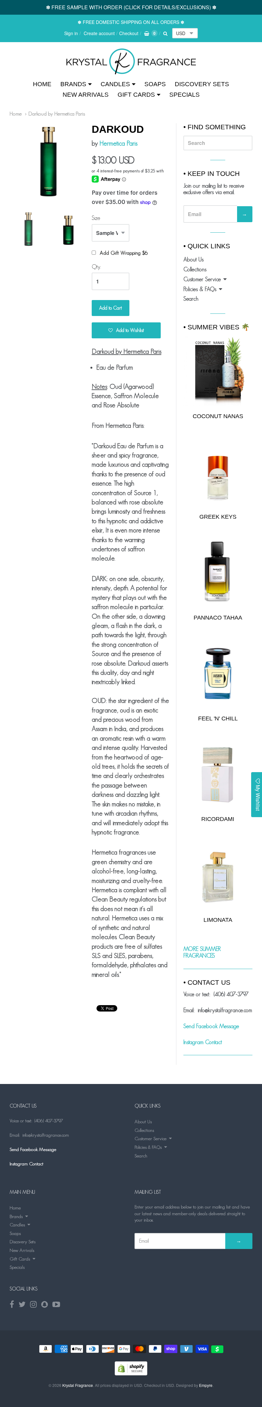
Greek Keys (217, 517)
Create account (99, 33)
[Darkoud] (131, 61)
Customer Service (202, 279)
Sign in (71, 33)
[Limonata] (217, 875)
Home (42, 84)
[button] (126, 330)
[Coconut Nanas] (217, 371)
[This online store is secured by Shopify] (131, 1373)
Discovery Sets (202, 84)
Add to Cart (110, 308)
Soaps (155, 84)
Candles (115, 84)
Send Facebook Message (211, 1026)
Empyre (205, 1385)
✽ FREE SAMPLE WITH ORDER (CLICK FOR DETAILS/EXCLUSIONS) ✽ (131, 7)
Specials (184, 94)
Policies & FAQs (199, 289)
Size (96, 218)
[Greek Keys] (217, 472)
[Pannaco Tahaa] (217, 572)
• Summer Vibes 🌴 (216, 327)
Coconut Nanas (218, 416)
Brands (73, 84)
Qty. (96, 267)
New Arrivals (86, 94)
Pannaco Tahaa (218, 617)
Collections (194, 269)
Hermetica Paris (118, 143)
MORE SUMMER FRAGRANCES (202, 952)
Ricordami (217, 819)
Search (190, 299)
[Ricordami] (217, 774)
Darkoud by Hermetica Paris (56, 114)
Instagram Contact (202, 1042)
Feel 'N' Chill (218, 718)
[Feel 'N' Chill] (217, 673)
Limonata (218, 920)
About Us (193, 259)
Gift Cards (136, 94)
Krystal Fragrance (77, 1385)
